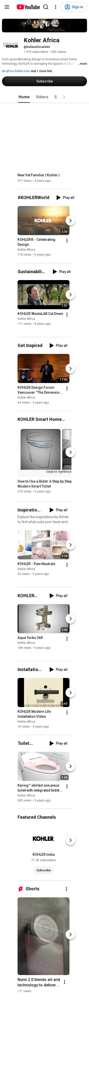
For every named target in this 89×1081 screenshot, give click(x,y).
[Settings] (56, 7)
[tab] (24, 97)
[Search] (46, 7)
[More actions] (67, 241)
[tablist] (44, 97)
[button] (64, 97)
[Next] (70, 221)
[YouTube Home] (28, 7)
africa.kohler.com (17, 71)
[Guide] (7, 7)
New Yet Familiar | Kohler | (39, 175)
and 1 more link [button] (41, 71)
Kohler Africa (26, 250)
